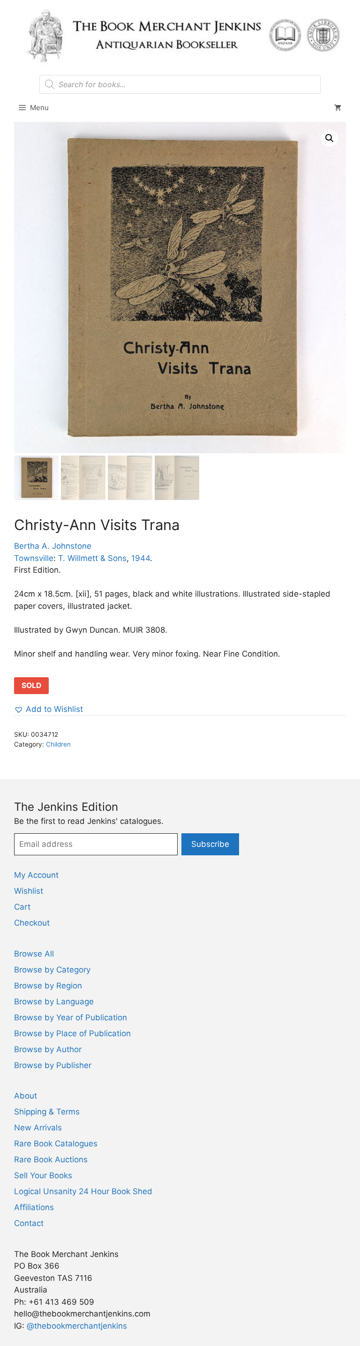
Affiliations (34, 1207)
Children (58, 744)
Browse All (34, 953)
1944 (140, 558)
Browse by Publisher (52, 1065)
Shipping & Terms (47, 1111)
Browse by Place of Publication (72, 1033)
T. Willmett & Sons (92, 558)
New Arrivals (38, 1127)
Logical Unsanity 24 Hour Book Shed (83, 1191)
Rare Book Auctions (51, 1159)
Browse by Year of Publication (70, 1017)
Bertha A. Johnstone (52, 546)
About (25, 1095)
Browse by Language (54, 1001)
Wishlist (28, 891)
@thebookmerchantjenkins (77, 1326)
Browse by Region (48, 985)
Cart (22, 907)
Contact (29, 1223)
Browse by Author (48, 1049)
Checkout (32, 922)
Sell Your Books (43, 1175)
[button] (329, 138)
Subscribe (210, 844)
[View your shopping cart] (338, 108)
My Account (36, 875)
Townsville (33, 558)
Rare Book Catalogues (56, 1143)
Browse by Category (52, 969)
